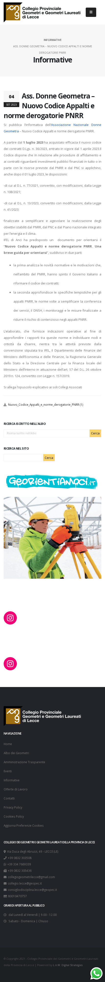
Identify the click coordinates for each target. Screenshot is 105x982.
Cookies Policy (14, 816)
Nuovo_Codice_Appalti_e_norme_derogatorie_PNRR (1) (45, 404)
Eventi (8, 771)
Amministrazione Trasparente (24, 762)
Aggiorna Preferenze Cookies (24, 825)
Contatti (9, 798)
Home (8, 744)
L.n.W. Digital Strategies (68, 965)
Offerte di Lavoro (16, 789)
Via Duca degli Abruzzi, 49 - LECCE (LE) (32, 851)
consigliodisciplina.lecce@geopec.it (32, 890)
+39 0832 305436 (20, 870)
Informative (53, 40)
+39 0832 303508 (20, 858)
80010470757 (17, 896)
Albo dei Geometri (16, 753)
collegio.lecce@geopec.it (25, 883)
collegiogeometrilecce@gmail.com (31, 877)
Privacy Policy (13, 807)
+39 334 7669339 (19, 864)
